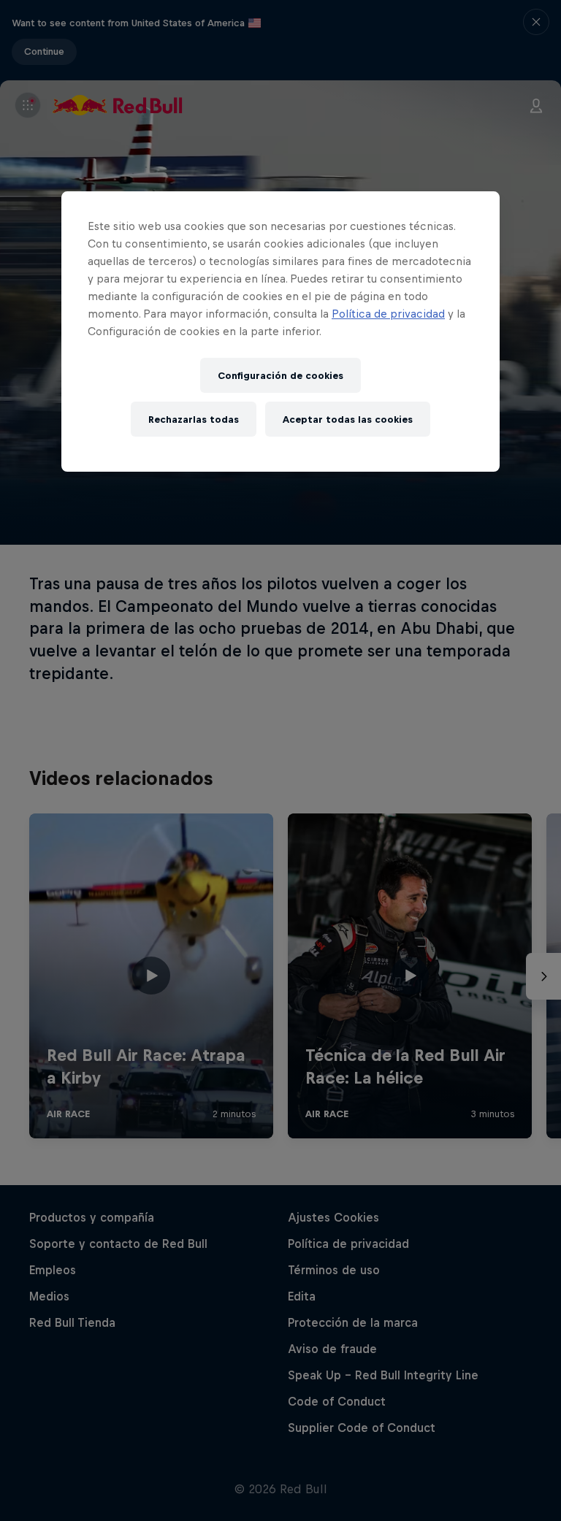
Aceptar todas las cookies (348, 419)
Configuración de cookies (280, 375)
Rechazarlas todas (193, 419)
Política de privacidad (388, 314)
